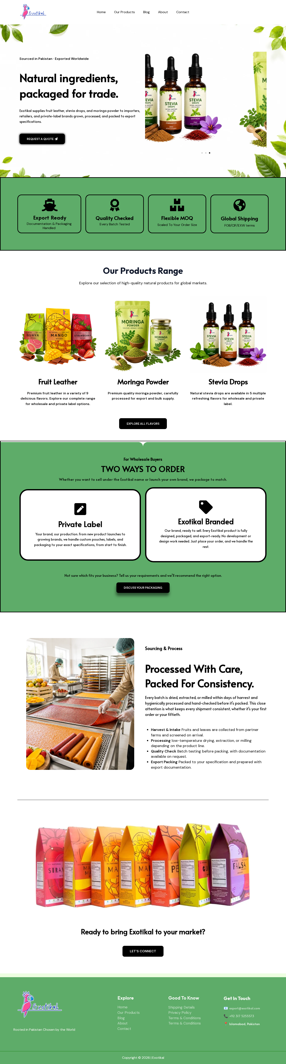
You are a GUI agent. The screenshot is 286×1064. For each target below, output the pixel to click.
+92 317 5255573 (241, 1016)
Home (101, 12)
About (163, 12)
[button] (202, 153)
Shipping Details (181, 1007)
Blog (146, 12)
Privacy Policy (179, 1012)
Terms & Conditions (184, 1018)
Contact (182, 12)
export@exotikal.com (244, 1008)
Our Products (124, 12)
